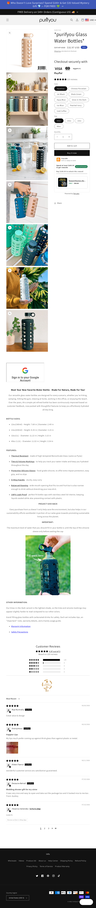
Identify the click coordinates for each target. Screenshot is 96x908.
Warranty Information (21, 626)
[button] (7, 20)
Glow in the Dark (79, 100)
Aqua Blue (61, 100)
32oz (59, 121)
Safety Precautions (19, 632)
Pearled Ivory (76, 105)
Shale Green (76, 94)
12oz (79, 121)
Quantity (57, 132)
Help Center (53, 861)
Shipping (57, 51)
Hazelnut (61, 88)
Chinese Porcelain (78, 88)
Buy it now (72, 153)
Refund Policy (80, 861)
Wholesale (12, 861)
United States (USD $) (16, 898)
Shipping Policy (66, 861)
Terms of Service (46, 866)
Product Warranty (62, 866)
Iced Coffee (61, 111)
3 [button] (48, 828)
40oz (59, 126)
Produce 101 (31, 861)
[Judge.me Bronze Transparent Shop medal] (47, 685)
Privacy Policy (31, 866)
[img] (12, 706)
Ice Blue (60, 105)
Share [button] (59, 203)
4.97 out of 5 (54, 651)
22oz (69, 121)
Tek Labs (76, 193)
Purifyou (75, 901)
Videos (21, 861)
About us (42, 861)
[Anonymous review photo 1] (12, 748)
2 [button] (44, 828)
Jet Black (61, 94)
